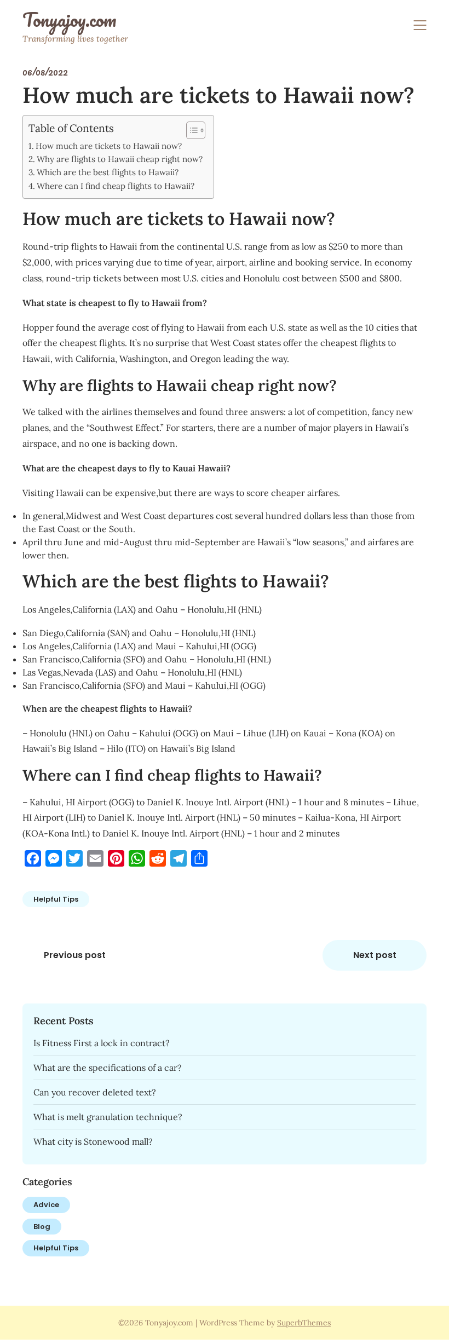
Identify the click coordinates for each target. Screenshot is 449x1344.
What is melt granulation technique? (107, 1116)
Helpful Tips (55, 899)
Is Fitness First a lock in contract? (101, 1042)
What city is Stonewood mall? (93, 1141)
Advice (46, 1204)
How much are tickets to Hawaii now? (109, 146)
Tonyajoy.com (69, 19)
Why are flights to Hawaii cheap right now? (120, 159)
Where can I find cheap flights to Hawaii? (115, 186)
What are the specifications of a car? (107, 1067)
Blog (41, 1226)
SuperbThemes (304, 1323)
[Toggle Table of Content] (190, 130)
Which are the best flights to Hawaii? (108, 172)
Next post (374, 955)
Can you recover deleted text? (94, 1092)
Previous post (75, 955)
